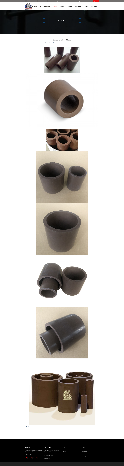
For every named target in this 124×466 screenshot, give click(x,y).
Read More (28, 426)
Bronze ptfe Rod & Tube (62, 40)
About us (62, 6)
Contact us (94, 6)
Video (86, 6)
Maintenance (78, 6)
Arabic (96, 1)
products (65, 456)
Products (70, 6)
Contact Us (84, 456)
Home (55, 6)
